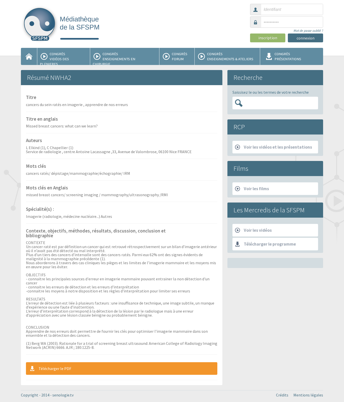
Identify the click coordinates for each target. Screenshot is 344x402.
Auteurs (34, 140)
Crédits (282, 395)
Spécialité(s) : (40, 209)
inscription (267, 37)
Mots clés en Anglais (47, 188)
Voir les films (256, 188)
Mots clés (36, 166)
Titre (31, 97)
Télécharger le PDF (55, 368)
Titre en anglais (42, 119)
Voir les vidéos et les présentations (278, 147)
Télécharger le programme (270, 244)
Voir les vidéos (258, 230)
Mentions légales (308, 395)
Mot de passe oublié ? (308, 30)
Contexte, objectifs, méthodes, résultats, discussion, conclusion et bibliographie (96, 234)
